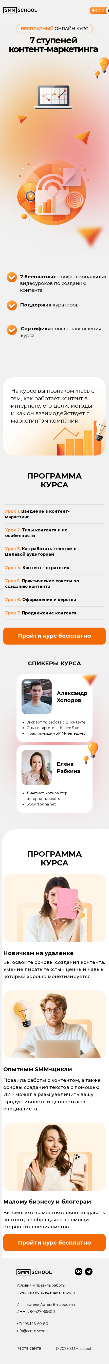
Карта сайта (28, 1348)
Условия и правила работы (40, 1285)
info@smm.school (32, 1331)
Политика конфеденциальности (45, 1292)
